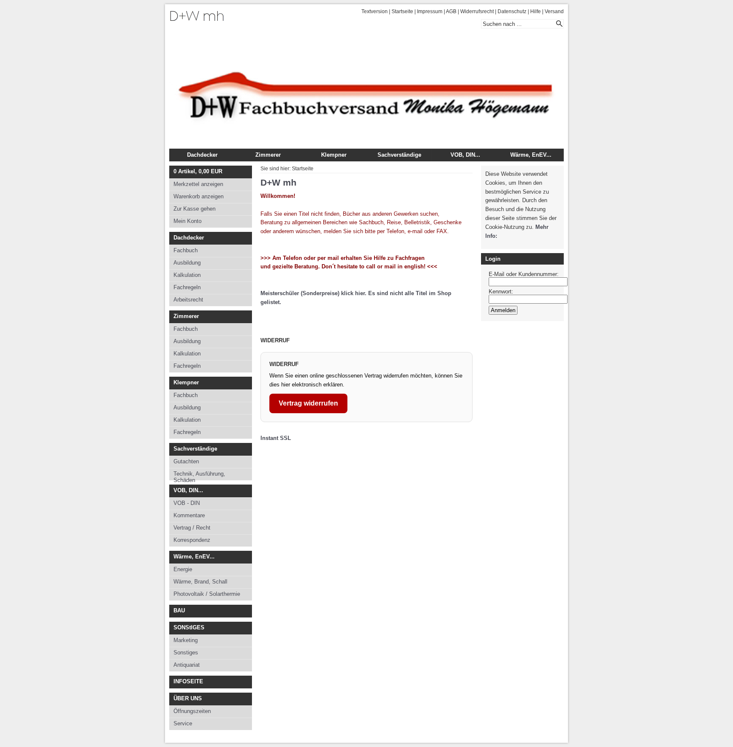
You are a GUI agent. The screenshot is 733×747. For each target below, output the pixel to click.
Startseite (402, 11)
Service (182, 723)
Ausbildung (187, 262)
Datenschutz (512, 11)
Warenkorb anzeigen (198, 196)
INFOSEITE (188, 681)
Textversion (374, 11)
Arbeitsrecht (188, 299)
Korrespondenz (191, 540)
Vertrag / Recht (191, 527)
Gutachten (186, 461)
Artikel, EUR (197, 171)
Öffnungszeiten (192, 711)
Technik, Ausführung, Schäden (199, 475)
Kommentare (189, 515)
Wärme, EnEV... (530, 155)
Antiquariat (186, 665)
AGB (451, 11)
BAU (179, 610)
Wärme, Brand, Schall (200, 581)
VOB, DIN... (465, 155)
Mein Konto (187, 221)
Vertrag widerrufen (308, 403)
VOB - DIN (186, 503)
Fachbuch (185, 250)
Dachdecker (202, 155)
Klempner (334, 155)
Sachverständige (399, 155)
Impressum (429, 11)
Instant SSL (275, 438)
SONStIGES (188, 627)
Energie (182, 569)
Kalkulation (187, 275)
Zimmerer (268, 155)
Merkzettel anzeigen (198, 184)
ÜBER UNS (187, 698)
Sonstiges (185, 652)
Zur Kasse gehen (194, 209)
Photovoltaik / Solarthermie (206, 594)
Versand (554, 11)
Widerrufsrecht (477, 11)
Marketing (185, 640)
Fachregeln (187, 287)
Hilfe (535, 11)
